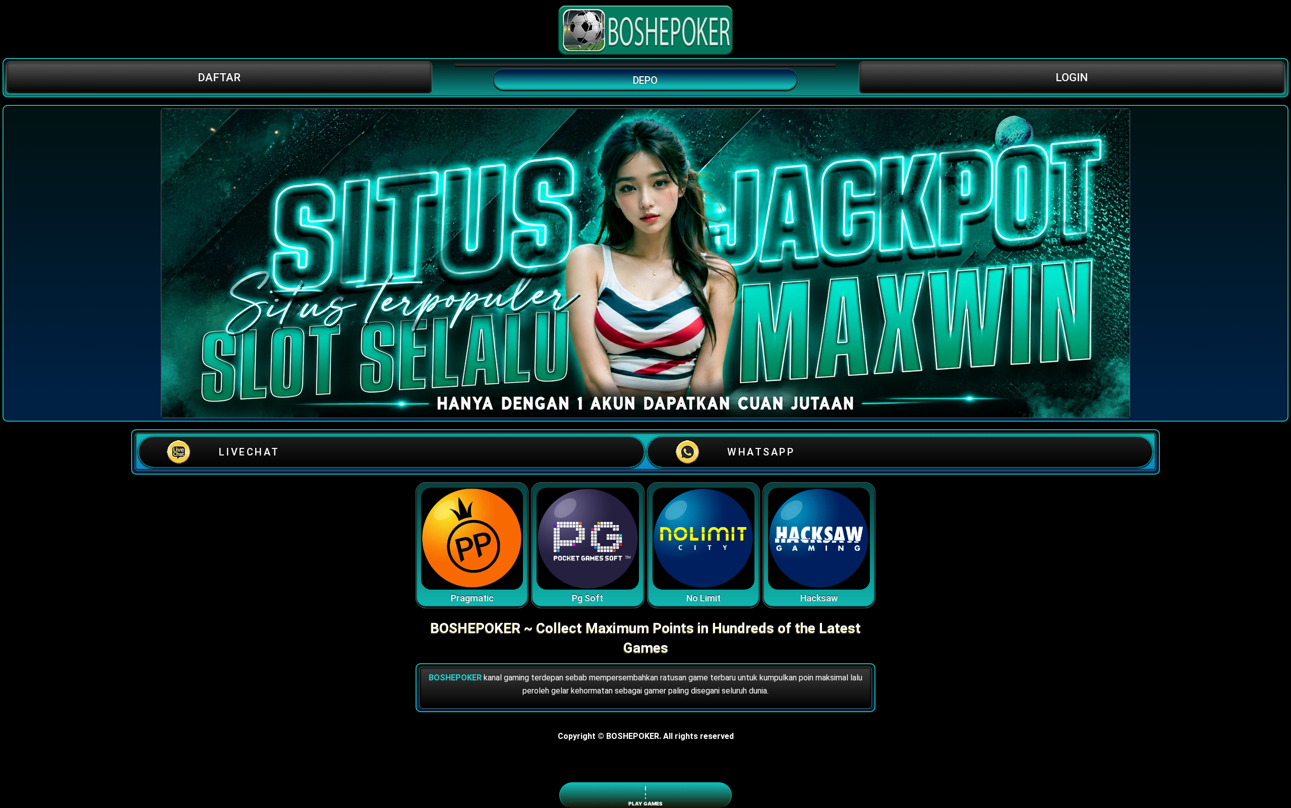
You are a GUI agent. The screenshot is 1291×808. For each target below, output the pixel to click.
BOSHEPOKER (455, 677)
